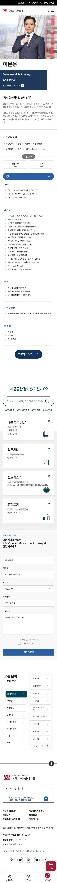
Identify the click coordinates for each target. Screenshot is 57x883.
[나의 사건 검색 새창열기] (12, 860)
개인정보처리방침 (36, 811)
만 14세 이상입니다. (28, 643)
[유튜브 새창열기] (37, 860)
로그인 (21, 2)
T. (11, 85)
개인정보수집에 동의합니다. (30, 640)
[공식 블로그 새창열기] (20, 860)
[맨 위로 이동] (51, 763)
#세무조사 (47, 410)
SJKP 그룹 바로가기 (15, 788)
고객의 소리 (34, 819)
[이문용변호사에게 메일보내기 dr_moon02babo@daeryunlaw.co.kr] (22, 85)
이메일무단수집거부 (11, 819)
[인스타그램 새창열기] (45, 860)
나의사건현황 (32, 2)
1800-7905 (48, 2)
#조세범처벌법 (22, 410)
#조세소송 (9, 410)
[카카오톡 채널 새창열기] (28, 860)
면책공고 (6, 815)
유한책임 (33, 815)
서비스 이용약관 (10, 811)
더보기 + (28, 156)
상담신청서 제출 (28, 652)
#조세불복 (36, 410)
